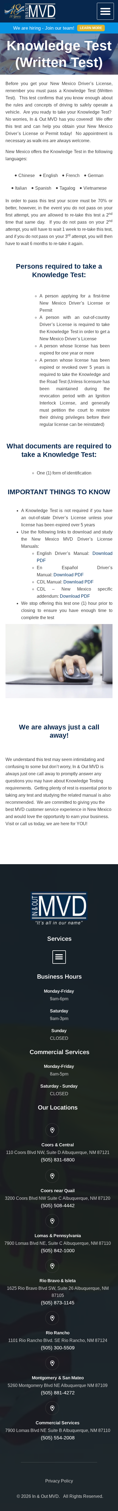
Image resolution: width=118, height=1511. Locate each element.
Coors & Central (57, 1144)
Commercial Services (58, 1422)
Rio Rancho (57, 1332)
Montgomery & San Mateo (58, 1377)
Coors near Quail (58, 1190)
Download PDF (69, 574)
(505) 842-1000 (58, 1250)
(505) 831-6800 (58, 1159)
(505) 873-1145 (57, 1302)
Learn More (91, 28)
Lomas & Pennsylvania (58, 1235)
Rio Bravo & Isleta (58, 1280)
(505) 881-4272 (58, 1392)
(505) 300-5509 (58, 1347)
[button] (105, 11)
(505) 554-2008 (58, 1437)
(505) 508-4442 (58, 1205)
